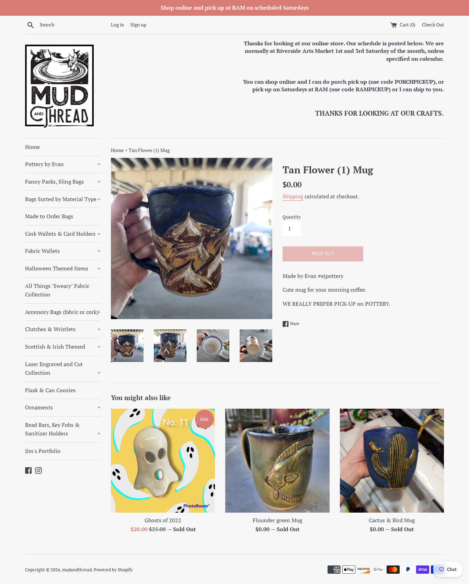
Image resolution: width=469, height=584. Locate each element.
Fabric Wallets (63, 251)
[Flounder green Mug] (277, 461)
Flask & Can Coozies (50, 390)
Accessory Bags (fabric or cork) (63, 312)
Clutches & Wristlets (63, 329)
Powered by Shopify (113, 570)
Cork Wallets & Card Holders (63, 233)
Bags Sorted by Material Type (63, 199)
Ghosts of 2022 (163, 520)
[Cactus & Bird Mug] (392, 461)
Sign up (138, 24)
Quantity (292, 217)
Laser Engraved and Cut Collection (63, 368)
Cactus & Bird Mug (392, 520)
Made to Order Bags (49, 216)
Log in (117, 24)
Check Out (433, 24)
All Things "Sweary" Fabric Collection (57, 290)
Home (32, 147)
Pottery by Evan (63, 164)
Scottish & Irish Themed (63, 346)
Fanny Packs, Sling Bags (63, 181)
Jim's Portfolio (42, 451)
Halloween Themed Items (63, 268)
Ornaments (63, 407)
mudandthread (77, 570)
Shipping (293, 196)
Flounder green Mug (277, 520)
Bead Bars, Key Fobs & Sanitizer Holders (63, 429)
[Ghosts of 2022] (163, 461)
